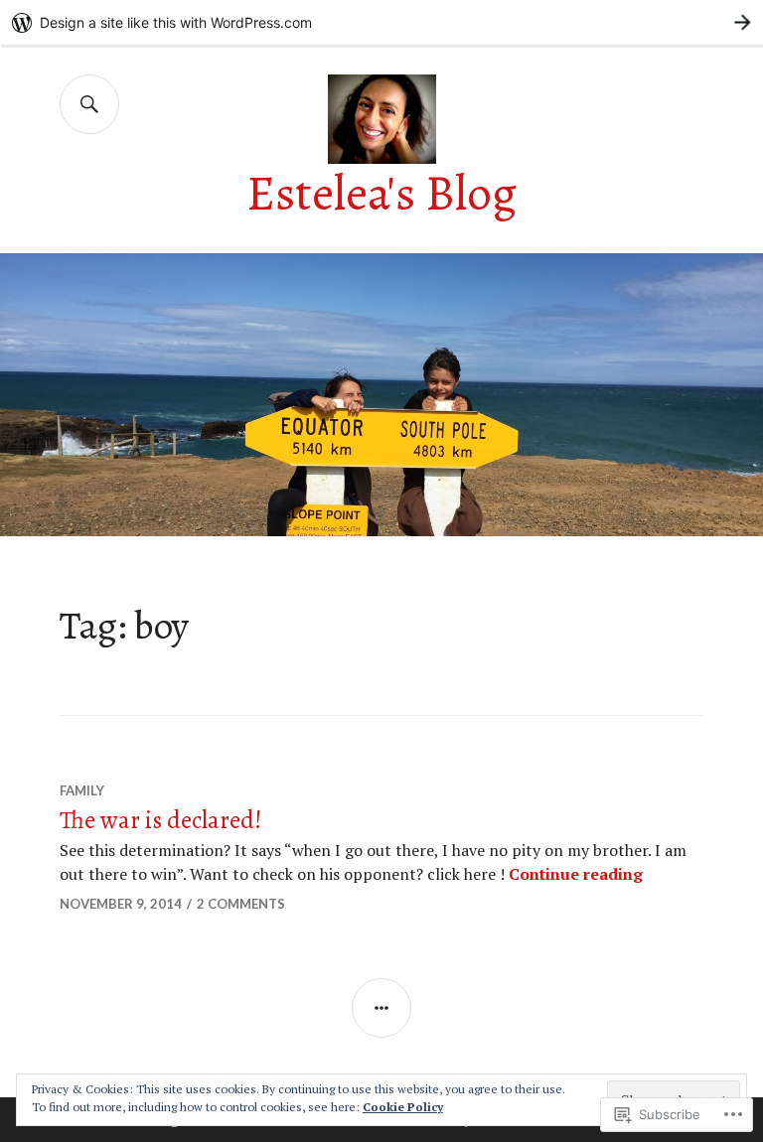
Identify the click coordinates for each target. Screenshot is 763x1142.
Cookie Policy (403, 1106)
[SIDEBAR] (381, 1008)
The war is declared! (161, 820)
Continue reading (576, 874)
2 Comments (241, 904)
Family (82, 790)
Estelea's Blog (381, 193)
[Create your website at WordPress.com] (381, 22)
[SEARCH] (89, 104)
